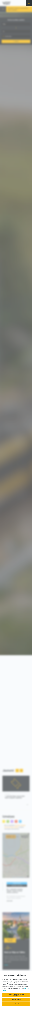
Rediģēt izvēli (16, 1004)
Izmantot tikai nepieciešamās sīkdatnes (16, 995)
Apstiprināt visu (16, 999)
